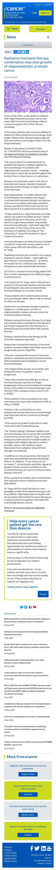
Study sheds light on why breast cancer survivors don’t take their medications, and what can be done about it (27, 647)
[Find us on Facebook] (30, 607)
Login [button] (34, 12)
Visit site (28, 794)
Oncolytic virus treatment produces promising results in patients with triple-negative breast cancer (25, 729)
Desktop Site (10, 858)
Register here (28, 774)
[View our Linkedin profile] (26, 607)
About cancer (28, 815)
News (11, 37)
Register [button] (45, 12)
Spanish (48, 4)
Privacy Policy (10, 861)
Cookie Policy (10, 852)
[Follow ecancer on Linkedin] (43, 848)
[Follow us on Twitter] (21, 607)
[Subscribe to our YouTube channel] (34, 607)
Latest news (28, 45)
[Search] (48, 37)
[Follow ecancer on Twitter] (36, 848)
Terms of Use (10, 855)
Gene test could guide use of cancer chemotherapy (27, 716)
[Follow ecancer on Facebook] (31, 848)
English (37, 4)
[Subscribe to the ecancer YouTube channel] (49, 848)
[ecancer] (15, 8)
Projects (8, 850)
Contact (8, 847)
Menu (14, 28)
